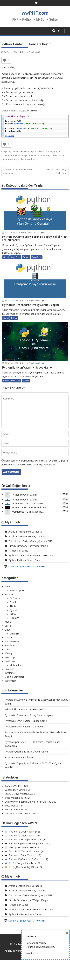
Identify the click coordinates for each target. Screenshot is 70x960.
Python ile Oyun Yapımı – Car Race (24, 726)
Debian (9, 637)
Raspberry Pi (12, 641)
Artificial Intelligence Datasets (25, 531)
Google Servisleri (14, 676)
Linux (7, 629)
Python (7, 151)
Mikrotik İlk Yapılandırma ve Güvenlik (25, 709)
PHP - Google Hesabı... (22, 863)
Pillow (13, 614)
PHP (7, 586)
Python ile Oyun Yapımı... (25, 499)
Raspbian (10, 645)
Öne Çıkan (15, 257)
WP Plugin (10, 680)
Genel (6, 257)
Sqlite (8, 625)
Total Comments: (15, 809)
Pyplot (13, 610)
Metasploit (16, 665)
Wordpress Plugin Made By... (28, 511)
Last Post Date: (14, 813)
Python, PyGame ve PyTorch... (26, 859)
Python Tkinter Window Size (36, 155)
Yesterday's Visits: (15, 789)
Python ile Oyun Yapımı (24, 494)
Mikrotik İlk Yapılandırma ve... (24, 851)
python (26, 151)
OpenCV (14, 617)
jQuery (8, 653)
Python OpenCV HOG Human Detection (30, 555)
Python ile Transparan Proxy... (28, 503)
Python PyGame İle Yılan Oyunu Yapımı (26, 751)
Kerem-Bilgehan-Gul (19, 566)
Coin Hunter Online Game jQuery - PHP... (31, 541)
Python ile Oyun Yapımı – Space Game (26, 720)
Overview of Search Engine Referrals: (26, 801)
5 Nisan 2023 (10, 232)
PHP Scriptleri (17, 590)
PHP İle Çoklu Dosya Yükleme (56, 171)
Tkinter (15, 151)
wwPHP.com (35, 13)
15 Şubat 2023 (11, 300)
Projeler (9, 668)
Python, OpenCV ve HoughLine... (30, 507)
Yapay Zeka (37, 257)
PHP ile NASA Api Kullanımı (19, 757)
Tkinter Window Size (29, 159)
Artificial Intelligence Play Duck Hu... (28, 536)
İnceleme (10, 672)
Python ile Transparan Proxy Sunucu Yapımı (29, 715)
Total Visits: (11, 797)
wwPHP (41, 566)
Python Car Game (18, 550)
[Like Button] (4, 60)
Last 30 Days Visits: (16, 793)
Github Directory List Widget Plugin (28, 545)
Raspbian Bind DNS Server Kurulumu (18, 171)
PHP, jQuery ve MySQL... (23, 867)
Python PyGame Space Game (24, 560)
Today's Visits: (13, 786)
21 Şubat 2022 (11, 363)
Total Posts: (12, 805)
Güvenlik (14, 633)
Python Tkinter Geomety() (43, 151)
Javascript (10, 657)
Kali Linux (10, 661)
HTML (8, 649)
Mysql (8, 621)
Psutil (13, 602)
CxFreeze (15, 598)
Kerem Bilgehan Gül (31, 52)
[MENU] (66, 31)
